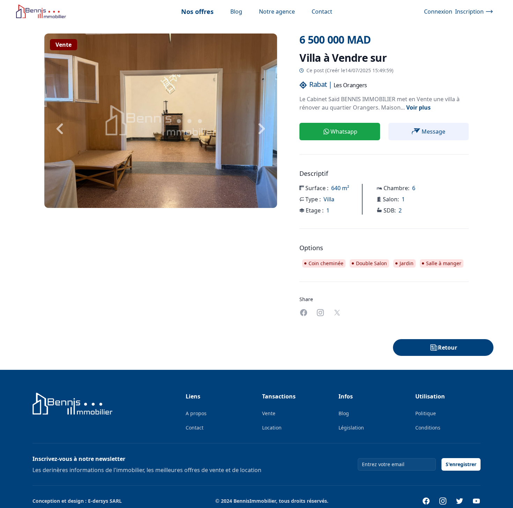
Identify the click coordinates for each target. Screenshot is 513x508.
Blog (236, 11)
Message (433, 131)
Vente (63, 44)
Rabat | (320, 84)
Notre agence (277, 11)
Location (272, 427)
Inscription (469, 11)
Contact (322, 11)
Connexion (438, 11)
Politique (425, 413)
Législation (351, 427)
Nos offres (197, 11)
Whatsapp (343, 131)
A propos (196, 413)
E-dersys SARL (105, 501)
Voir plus (418, 107)
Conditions (427, 427)
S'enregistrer (461, 464)
